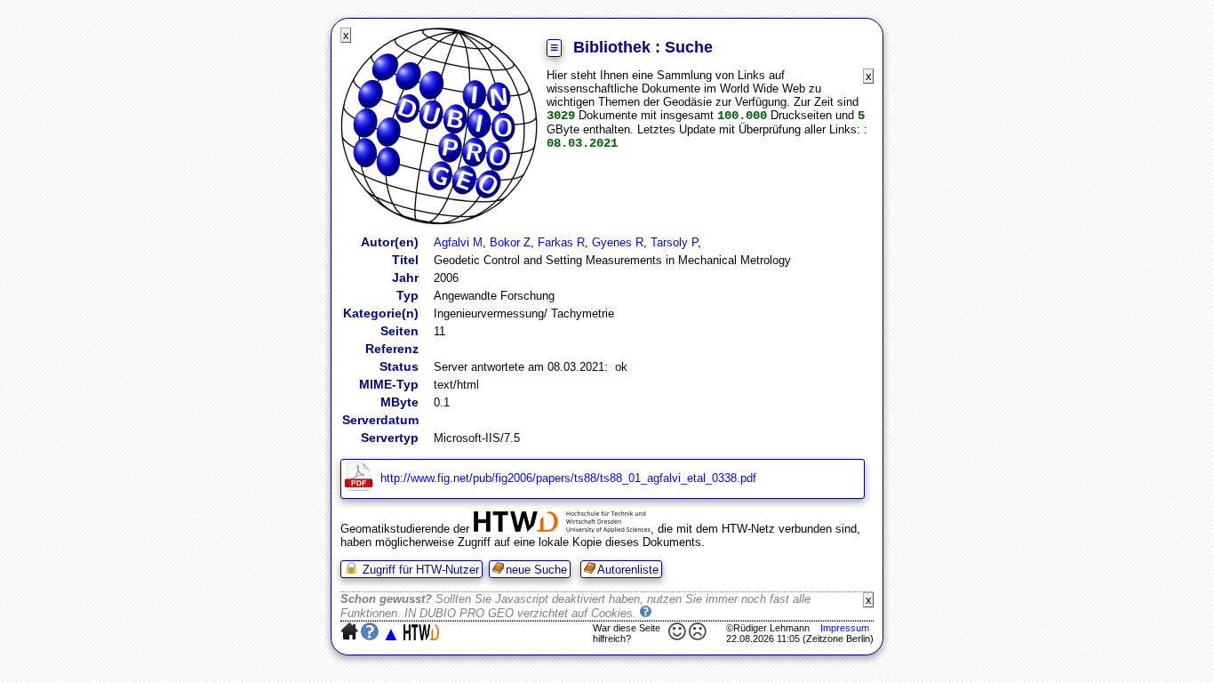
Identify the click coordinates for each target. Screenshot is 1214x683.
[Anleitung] (646, 613)
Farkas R (561, 242)
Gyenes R (617, 242)
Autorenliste (628, 569)
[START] (439, 221)
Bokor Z (510, 242)
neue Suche (536, 569)
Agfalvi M (458, 242)
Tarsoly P (674, 242)
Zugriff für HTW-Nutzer (419, 569)
